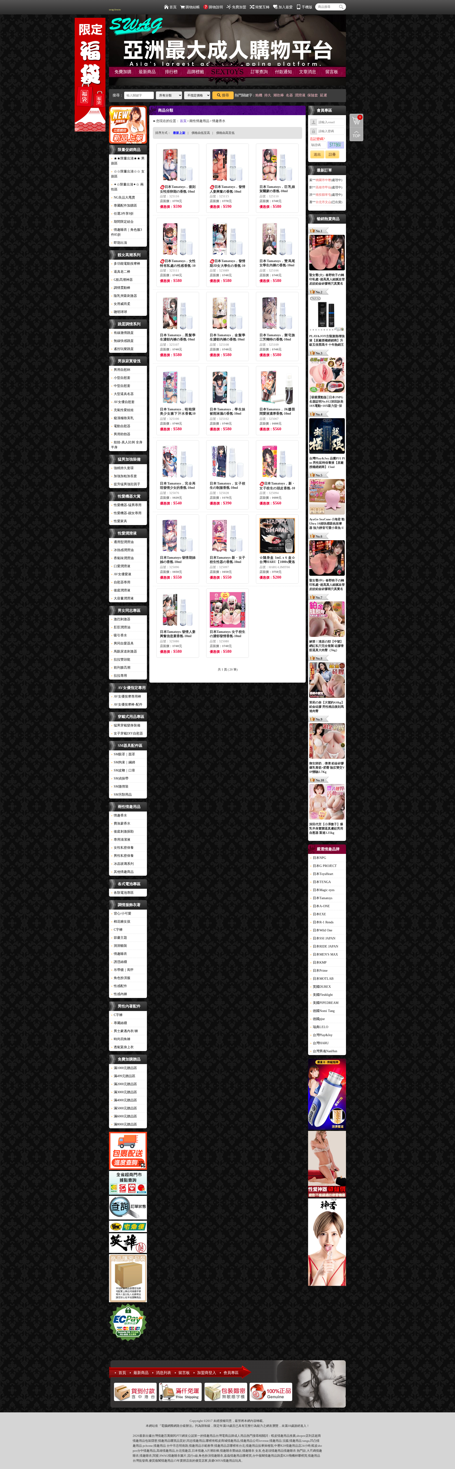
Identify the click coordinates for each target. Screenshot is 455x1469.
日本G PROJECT (323, 866)
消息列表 (163, 1373)
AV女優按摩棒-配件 (126, 704)
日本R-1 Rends (321, 922)
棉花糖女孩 (120, 921)
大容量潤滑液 (122, 598)
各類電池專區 (122, 892)
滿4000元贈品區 (124, 1100)
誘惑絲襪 (119, 962)
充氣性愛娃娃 (122, 410)
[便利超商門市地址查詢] (128, 1183)
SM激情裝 (119, 786)
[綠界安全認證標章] (128, 1323)
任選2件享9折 (122, 213)
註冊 (332, 154)
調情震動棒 (120, 288)
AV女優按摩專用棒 (126, 696)
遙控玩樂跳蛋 (122, 349)
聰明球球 (119, 312)
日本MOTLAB (321, 978)
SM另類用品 (121, 794)
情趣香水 (119, 815)
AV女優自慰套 (123, 402)
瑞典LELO (319, 1027)
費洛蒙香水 (120, 823)
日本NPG (318, 858)
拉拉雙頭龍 (120, 659)
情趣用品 (283, 1435)
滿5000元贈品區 (124, 1108)
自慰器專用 (120, 582)
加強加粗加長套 (124, 476)
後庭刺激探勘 (122, 831)
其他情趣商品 (122, 872)
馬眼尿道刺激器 (124, 651)
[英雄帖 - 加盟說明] (128, 1243)
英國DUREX (320, 986)
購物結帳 (193, 7)
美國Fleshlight (321, 995)
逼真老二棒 (120, 271)
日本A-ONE (320, 906)
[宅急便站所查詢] (128, 1227)
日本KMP (318, 962)
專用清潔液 (120, 839)
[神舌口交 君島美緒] (327, 1242)
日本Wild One (321, 930)
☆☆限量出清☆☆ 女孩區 (128, 174)
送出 (317, 154)
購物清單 (355, 117)
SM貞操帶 (119, 778)
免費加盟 (239, 7)
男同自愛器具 (122, 643)
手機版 (307, 7)
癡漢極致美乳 (122, 418)
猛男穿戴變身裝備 (125, 725)
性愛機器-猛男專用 (126, 505)
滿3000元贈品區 (124, 1092)
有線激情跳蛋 (122, 333)
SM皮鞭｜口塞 (123, 770)
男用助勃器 (120, 434)
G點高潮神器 (122, 279)
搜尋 (225, 95)
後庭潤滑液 (120, 590)
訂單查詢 (259, 71)
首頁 (173, 7)
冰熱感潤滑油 (122, 550)
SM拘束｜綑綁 (123, 762)
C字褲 (117, 929)
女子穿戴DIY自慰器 (127, 733)
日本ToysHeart (321, 874)
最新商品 (147, 71)
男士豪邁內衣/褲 (124, 1031)
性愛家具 (119, 521)
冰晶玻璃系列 (122, 864)
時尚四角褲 (120, 1039)
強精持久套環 (122, 468)
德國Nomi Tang (322, 1011)
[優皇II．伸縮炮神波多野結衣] (327, 1095)
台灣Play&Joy (321, 1035)
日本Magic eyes (322, 890)
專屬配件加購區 (124, 205)
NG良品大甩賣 (123, 197)
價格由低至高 (200, 133)
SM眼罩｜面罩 (123, 754)
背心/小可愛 (121, 913)
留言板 (331, 71)
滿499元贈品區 (123, 1076)
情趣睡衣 (119, 954)
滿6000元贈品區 (124, 1116)
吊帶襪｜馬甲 (122, 970)
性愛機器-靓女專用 (126, 513)
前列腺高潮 (120, 667)
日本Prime (319, 970)
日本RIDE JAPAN (324, 946)
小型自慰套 (120, 378)
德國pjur (317, 1019)
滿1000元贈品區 (124, 1068)
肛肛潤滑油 (120, 627)
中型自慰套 (120, 386)
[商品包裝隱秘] (128, 1279)
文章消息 (307, 71)
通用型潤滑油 (122, 542)
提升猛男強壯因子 (125, 484)
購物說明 (216, 7)
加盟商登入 (206, 1373)
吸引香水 (119, 635)
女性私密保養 (122, 847)
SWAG (163, 1455)
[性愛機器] (327, 1165)
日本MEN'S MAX (324, 954)
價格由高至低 (225, 133)
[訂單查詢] (128, 1208)
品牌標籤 (195, 71)
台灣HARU (319, 1043)
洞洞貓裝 (119, 946)
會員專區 (231, 1373)
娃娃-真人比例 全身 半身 (126, 444)
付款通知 (283, 71)
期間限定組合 (122, 221)
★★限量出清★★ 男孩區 (128, 161)
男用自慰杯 (120, 370)
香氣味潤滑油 (122, 558)
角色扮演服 (120, 978)
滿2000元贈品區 (124, 1084)
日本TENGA (320, 882)
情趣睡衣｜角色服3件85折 (126, 232)
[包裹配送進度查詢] (128, 1151)
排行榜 (171, 71)
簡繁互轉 (262, 7)
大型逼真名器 (122, 394)
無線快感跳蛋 (122, 341)
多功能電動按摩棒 (125, 263)
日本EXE (318, 914)
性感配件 (119, 986)
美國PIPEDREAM (324, 1003)
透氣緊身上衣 (122, 1047)
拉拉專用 (119, 675)
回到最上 (356, 134)
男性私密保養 (122, 855)
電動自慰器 (120, 426)
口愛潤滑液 (120, 566)
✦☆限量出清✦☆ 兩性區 (127, 187)
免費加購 (123, 71)
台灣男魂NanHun (323, 1051)
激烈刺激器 (120, 619)
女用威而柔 (120, 304)
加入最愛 (285, 7)
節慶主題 (119, 937)
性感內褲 (119, 994)
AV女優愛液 (121, 574)
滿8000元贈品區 (124, 1124)
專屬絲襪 (119, 1023)
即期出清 (119, 243)
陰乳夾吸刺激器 (124, 296)
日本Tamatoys (321, 898)
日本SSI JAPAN (322, 938)
